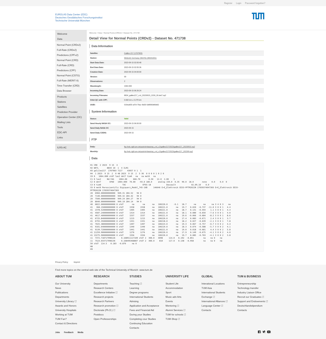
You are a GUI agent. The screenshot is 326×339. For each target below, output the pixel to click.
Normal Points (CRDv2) (113, 33)
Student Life (172, 283)
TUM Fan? (61, 319)
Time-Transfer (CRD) (68, 85)
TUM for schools (174, 314)
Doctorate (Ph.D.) (103, 310)
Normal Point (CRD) (67, 60)
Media (80, 332)
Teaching (134, 283)
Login (238, 3)
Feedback (69, 332)
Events (169, 301)
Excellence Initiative (104, 292)
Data (59, 39)
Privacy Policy (61, 262)
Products (62, 96)
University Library (64, 301)
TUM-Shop (171, 319)
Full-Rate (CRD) (65, 65)
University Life (177, 276)
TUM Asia (207, 288)
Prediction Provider (67, 112)
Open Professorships (105, 319)
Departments (62, 296)
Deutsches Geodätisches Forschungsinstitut (78, 17)
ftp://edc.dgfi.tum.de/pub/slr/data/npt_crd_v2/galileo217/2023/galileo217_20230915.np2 (159, 147)
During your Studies (140, 314)
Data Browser (64, 90)
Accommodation (174, 288)
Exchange (207, 296)
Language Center (211, 305)
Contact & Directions (66, 323)
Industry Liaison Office (249, 292)
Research (102, 276)
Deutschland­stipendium (249, 305)
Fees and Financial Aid (142, 310)
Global (207, 276)
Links (60, 137)
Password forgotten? (255, 3)
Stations (61, 101)
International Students (141, 296)
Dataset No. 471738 (132, 33)
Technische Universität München (72, 20)
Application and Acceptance (144, 305)
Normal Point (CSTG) (68, 75)
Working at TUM (64, 314)
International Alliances (213, 301)
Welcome (62, 33)
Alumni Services (174, 310)
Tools (60, 127)
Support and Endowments (251, 301)
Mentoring (171, 305)
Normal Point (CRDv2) (69, 45)
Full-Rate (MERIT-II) (68, 80)
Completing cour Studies (143, 319)
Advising (134, 301)
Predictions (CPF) (66, 70)
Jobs (57, 332)
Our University (62, 283)
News (58, 288)
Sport (168, 292)
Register (228, 3)
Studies (136, 276)
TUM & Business (249, 276)
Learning (134, 288)
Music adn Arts (173, 296)
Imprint (77, 262)
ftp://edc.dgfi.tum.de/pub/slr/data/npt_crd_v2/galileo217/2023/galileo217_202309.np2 (158, 151)
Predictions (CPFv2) (67, 55)
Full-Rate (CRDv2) (67, 50)
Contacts (134, 327)
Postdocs (99, 314)
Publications (61, 292)
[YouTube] (269, 332)
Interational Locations (213, 283)
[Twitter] (264, 332)
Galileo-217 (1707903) (133, 53)
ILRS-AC (62, 147)
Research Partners (104, 301)
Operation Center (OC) (69, 117)
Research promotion (105, 305)
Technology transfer (248, 288)
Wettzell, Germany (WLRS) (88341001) (140, 58)
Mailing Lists (63, 122)
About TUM (63, 276)
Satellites (62, 107)
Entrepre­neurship (246, 283)
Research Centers (103, 288)
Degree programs (139, 292)
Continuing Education (141, 323)
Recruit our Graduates (249, 296)
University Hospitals (65, 310)
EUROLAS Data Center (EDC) (71, 14)
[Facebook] (259, 332)
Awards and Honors (65, 305)
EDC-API (62, 132)
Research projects (103, 296)
